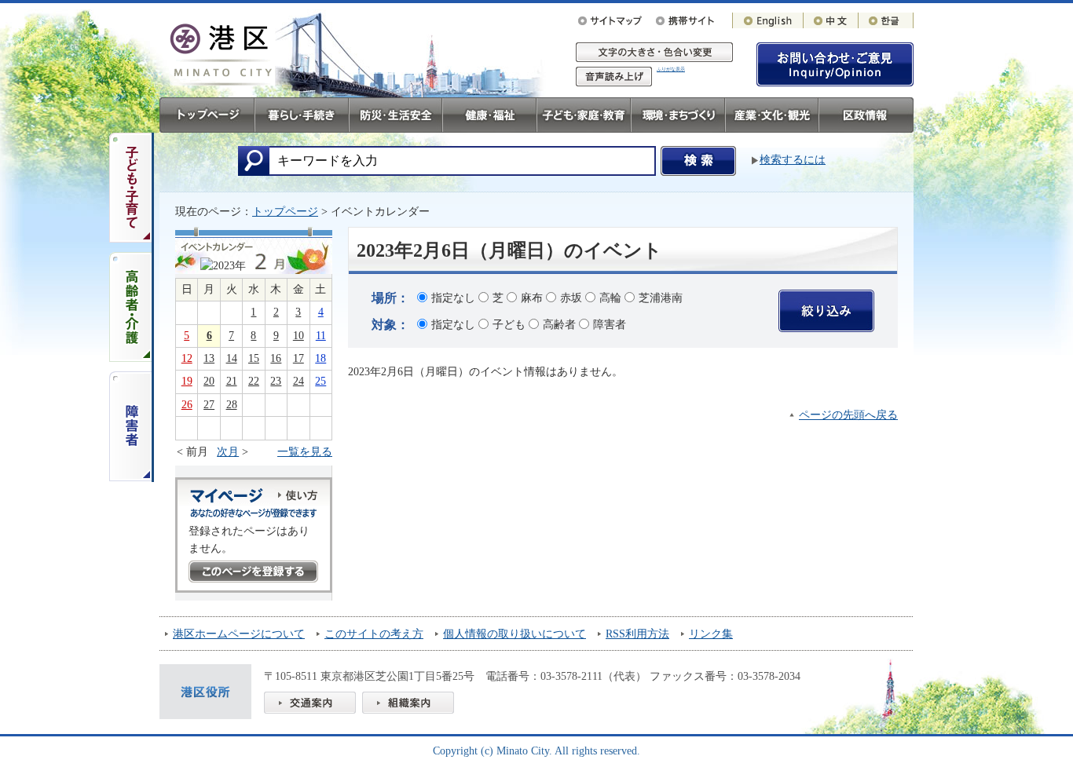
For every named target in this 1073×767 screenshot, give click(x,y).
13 (208, 358)
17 (298, 358)
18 (320, 358)
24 (298, 381)
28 (231, 405)
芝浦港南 (661, 298)
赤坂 (571, 298)
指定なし (453, 298)
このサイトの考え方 (373, 634)
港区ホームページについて (239, 634)
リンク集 (711, 634)
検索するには (793, 160)
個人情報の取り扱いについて (514, 634)
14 (231, 358)
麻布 (532, 298)
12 (186, 358)
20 (208, 381)
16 (275, 358)
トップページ (285, 211)
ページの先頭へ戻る (848, 415)
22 (253, 381)
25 (320, 381)
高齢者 (559, 325)
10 (298, 335)
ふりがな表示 (671, 69)
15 (253, 358)
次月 (228, 452)
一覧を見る (304, 452)
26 (186, 405)
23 (275, 381)
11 (321, 335)
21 (231, 381)
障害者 (609, 325)
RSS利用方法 (637, 634)
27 (208, 405)
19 (186, 381)
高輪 (610, 298)
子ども (509, 325)
